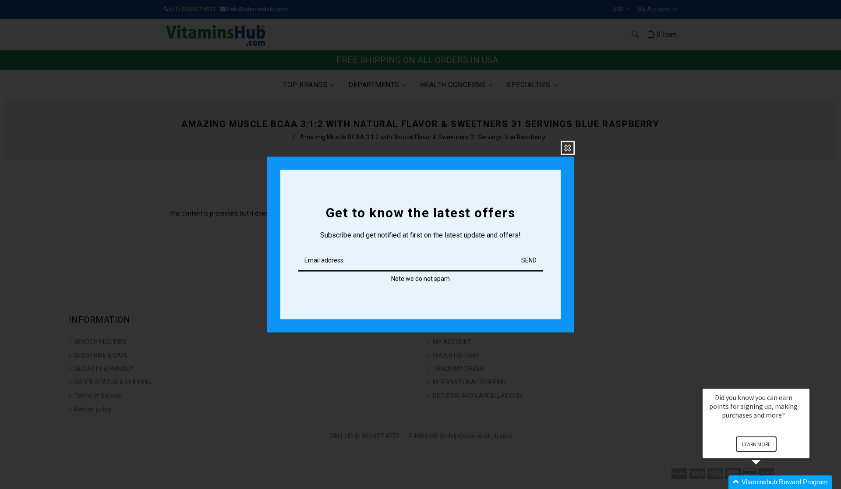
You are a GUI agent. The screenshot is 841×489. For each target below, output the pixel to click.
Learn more (756, 444)
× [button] (805, 383)
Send (529, 260)
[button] (766, 482)
